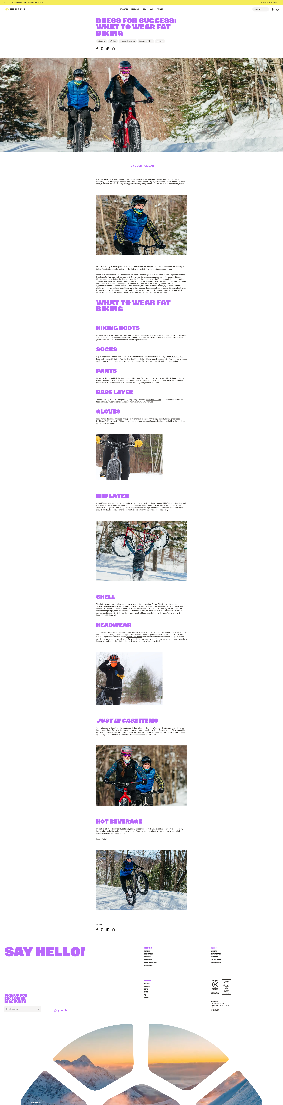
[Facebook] (97, 49)
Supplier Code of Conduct (151, 962)
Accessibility (147, 957)
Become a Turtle (148, 965)
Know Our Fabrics (148, 954)
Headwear (124, 9)
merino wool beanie (134, 637)
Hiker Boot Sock (133, 359)
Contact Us (147, 986)
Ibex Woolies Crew (153, 400)
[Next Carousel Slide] (7, 2)
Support (274, 2)
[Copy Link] (113, 48)
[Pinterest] (102, 49)
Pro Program (214, 957)
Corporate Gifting (216, 954)
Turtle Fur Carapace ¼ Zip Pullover (160, 503)
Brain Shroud (165, 632)
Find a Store (264, 2)
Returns (146, 992)
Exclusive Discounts (216, 960)
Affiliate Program (216, 962)
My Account (147, 983)
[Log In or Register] (273, 9)
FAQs (145, 995)
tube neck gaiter (144, 730)
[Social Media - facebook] (59, 1010)
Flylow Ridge (104, 421)
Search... (257, 9)
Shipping (146, 989)
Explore (160, 9)
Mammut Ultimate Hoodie (117, 609)
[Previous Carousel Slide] (5, 2)
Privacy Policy (148, 960)
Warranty (146, 998)
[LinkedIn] (108, 49)
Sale (151, 9)
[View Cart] (277, 9)
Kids (144, 9)
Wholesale (214, 951)
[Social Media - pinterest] (65, 1010)
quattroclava (132, 641)
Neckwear (135, 9)
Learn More (215, 1010)
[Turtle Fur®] (19, 9)
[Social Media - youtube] (62, 1010)
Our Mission (147, 951)
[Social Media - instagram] (55, 1010)
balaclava (183, 639)
